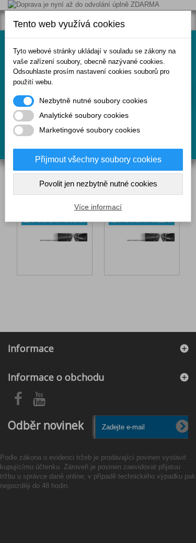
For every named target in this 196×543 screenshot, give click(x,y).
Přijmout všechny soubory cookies (98, 159)
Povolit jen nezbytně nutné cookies (98, 183)
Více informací (98, 207)
